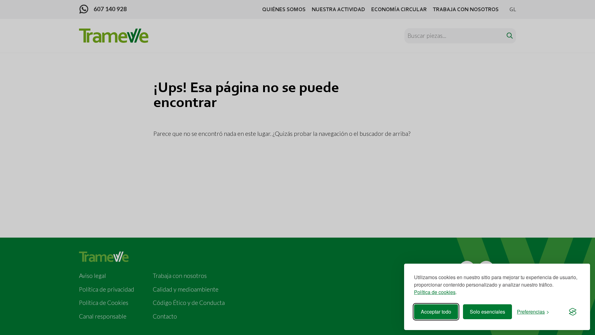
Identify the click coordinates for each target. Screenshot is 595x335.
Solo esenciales (487, 311)
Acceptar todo (436, 311)
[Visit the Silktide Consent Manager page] (572, 311)
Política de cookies (435, 292)
